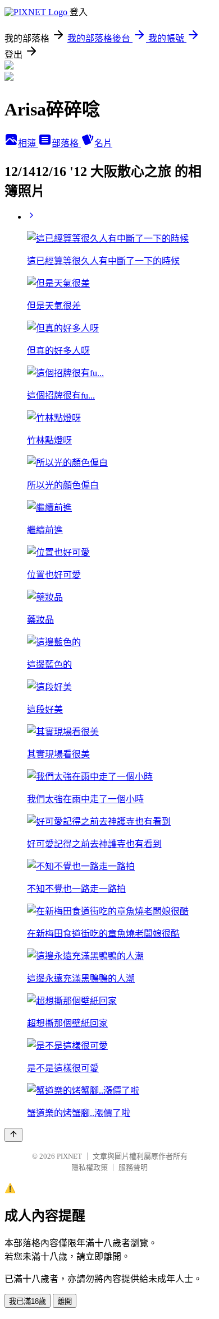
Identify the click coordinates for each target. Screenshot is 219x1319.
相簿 (28, 143)
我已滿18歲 (27, 1301)
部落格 (66, 143)
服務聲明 (133, 1167)
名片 (103, 143)
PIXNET (69, 1156)
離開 (64, 1301)
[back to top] (13, 1135)
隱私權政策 (89, 1167)
